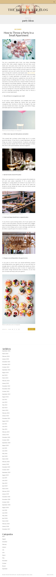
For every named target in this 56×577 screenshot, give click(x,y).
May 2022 (4, 405)
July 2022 (4, 399)
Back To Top (50, 574)
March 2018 (5, 521)
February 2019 (5, 491)
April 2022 (4, 407)
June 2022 (4, 402)
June (3, 552)
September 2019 (6, 472)
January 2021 (5, 434)
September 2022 (6, 394)
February (4, 544)
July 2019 (4, 477)
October (4, 563)
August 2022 (5, 396)
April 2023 (4, 375)
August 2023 (5, 372)
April (3, 536)
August (4, 539)
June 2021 (4, 426)
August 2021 (5, 421)
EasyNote (19, 574)
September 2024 (6, 351)
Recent (4, 566)
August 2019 (5, 475)
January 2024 (5, 359)
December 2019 (6, 467)
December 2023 (6, 361)
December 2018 (6, 496)
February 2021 (5, 432)
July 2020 (4, 448)
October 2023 (5, 367)
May (3, 558)
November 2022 (6, 388)
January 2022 (5, 415)
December (17, 29)
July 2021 (4, 423)
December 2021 (6, 418)
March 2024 (5, 353)
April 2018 (4, 518)
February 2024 (5, 356)
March (3, 555)
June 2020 (4, 450)
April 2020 (4, 456)
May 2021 (4, 429)
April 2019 (4, 486)
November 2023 (6, 364)
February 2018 (5, 523)
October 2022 (5, 391)
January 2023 (5, 383)
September (4, 568)
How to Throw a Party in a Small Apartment (19, 34)
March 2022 (5, 410)
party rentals (31, 72)
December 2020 (6, 437)
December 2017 (6, 529)
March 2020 (5, 459)
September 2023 (6, 369)
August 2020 (5, 445)
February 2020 (5, 461)
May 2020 (4, 453)
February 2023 (5, 380)
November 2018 (6, 499)
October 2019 (5, 469)
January (4, 547)
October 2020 (5, 440)
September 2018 (6, 504)
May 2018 (4, 515)
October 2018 (5, 502)
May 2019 (4, 483)
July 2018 (4, 510)
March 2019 (5, 488)
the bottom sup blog (10, 574)
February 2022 (5, 413)
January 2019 (5, 494)
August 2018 (5, 507)
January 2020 (5, 464)
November (4, 560)
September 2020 (6, 442)
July (3, 549)
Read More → (31, 329)
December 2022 (6, 386)
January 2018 (5, 526)
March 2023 (5, 378)
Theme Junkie (29, 574)
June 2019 (4, 480)
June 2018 (4, 513)
